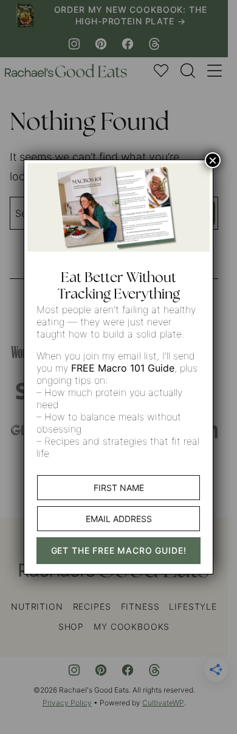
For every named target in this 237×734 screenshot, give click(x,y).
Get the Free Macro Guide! (119, 550)
